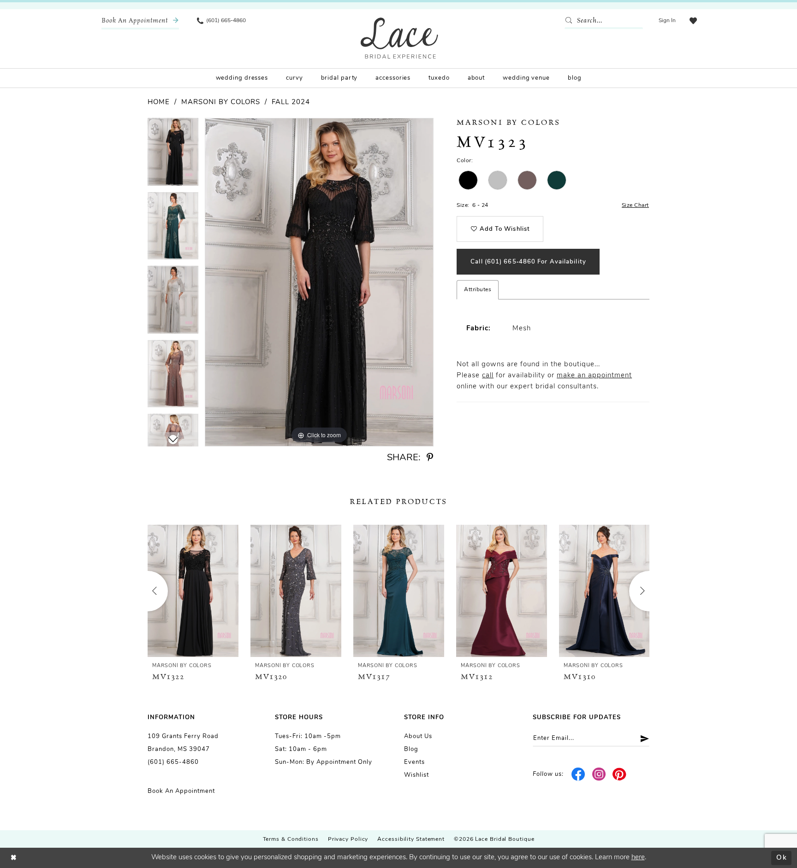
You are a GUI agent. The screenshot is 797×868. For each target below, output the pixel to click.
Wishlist (416, 775)
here (638, 857)
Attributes (477, 290)
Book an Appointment (181, 791)
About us (418, 736)
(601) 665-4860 (173, 762)
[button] (667, 20)
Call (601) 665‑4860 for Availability (528, 262)
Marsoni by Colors (220, 102)
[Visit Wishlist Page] (693, 20)
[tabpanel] (173, 155)
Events (414, 762)
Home (159, 102)
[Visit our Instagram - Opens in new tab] (599, 774)
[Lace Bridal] (399, 38)
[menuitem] (140, 20)
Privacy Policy (348, 839)
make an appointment (594, 375)
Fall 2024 (291, 102)
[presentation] (193, 591)
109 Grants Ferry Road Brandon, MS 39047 (183, 742)
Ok (781, 857)
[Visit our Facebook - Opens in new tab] (578, 774)
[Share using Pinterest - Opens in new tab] (430, 457)
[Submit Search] (571, 20)
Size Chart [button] (635, 205)
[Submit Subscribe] (641, 738)
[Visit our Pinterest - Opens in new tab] (619, 774)
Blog (411, 749)
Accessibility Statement (411, 839)
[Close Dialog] (14, 858)
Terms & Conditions (291, 839)
